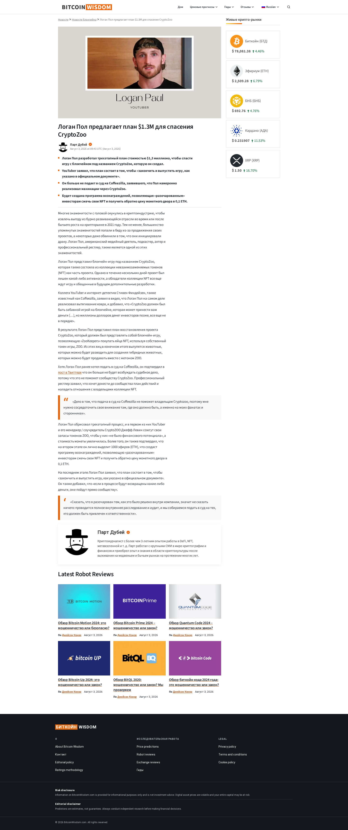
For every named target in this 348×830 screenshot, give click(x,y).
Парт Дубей (110, 532)
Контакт (60, 754)
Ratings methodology (69, 770)
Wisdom (76, 727)
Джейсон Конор (71, 635)
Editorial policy (64, 762)
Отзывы (246, 7)
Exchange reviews (148, 762)
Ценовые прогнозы (202, 7)
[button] (288, 7)
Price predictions (148, 746)
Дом (180, 7)
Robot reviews (146, 754)
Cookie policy (227, 762)
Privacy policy (227, 746)
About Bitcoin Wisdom (69, 746)
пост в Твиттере (70, 372)
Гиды (227, 7)
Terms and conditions (233, 754)
